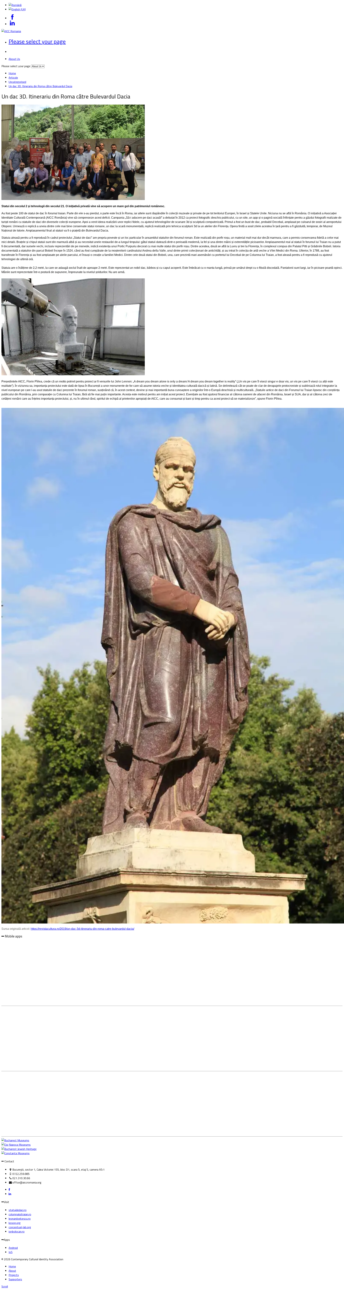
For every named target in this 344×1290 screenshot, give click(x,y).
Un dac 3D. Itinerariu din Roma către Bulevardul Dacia (40, 86)
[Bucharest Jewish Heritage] (19, 1149)
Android (13, 1248)
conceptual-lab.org (20, 1227)
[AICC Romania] (11, 31)
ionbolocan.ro (17, 1231)
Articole (13, 77)
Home (12, 73)
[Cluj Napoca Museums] (16, 1144)
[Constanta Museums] (15, 1153)
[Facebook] (9, 1189)
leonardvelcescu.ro (20, 1218)
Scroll (4, 1286)
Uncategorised (17, 82)
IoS (11, 1252)
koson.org (15, 1223)
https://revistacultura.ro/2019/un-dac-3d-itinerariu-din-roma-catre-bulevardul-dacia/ (82, 928)
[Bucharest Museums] (15, 1140)
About (12, 1271)
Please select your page (37, 41)
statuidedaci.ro (18, 1210)
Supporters (15, 1279)
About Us (14, 59)
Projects (14, 1275)
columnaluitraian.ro (20, 1214)
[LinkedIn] (10, 1194)
